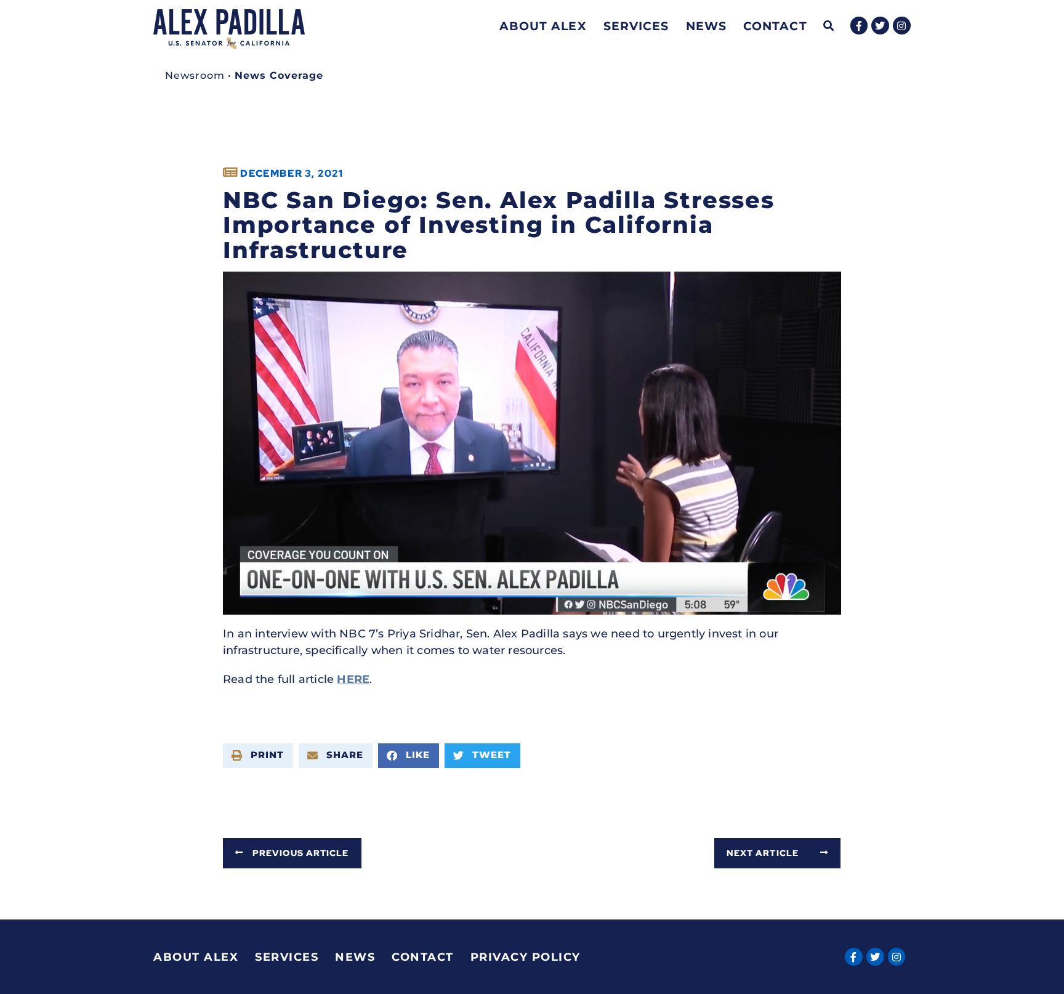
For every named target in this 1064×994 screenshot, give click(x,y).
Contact (775, 25)
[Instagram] (902, 25)
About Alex (543, 25)
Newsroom (195, 75)
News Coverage (279, 75)
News (706, 25)
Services (636, 25)
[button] (829, 26)
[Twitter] (880, 25)
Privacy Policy (525, 957)
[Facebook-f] (859, 25)
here (353, 679)
